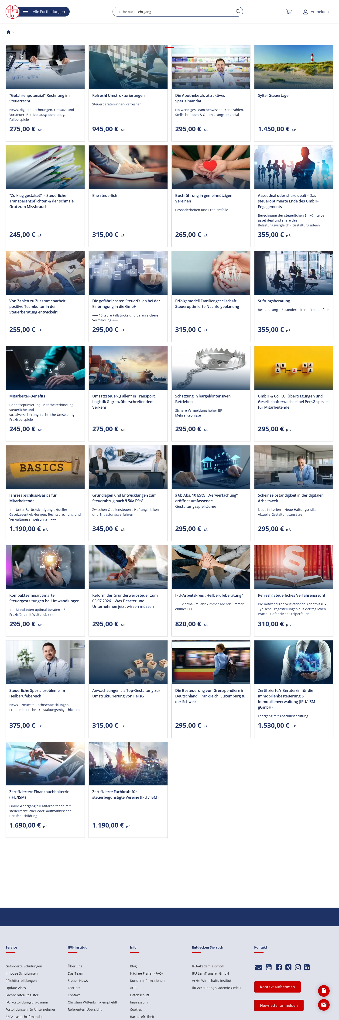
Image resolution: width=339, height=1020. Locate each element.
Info (133, 947)
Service (11, 947)
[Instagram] (298, 967)
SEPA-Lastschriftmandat (24, 1016)
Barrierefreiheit (142, 1016)
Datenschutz (140, 995)
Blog (133, 966)
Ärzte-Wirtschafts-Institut (211, 980)
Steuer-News (78, 980)
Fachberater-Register (22, 995)
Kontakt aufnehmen (277, 987)
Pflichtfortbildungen (21, 980)
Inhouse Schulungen (22, 973)
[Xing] (288, 967)
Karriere (74, 988)
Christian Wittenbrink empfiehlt (92, 1002)
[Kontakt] (258, 967)
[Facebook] (278, 967)
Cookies (136, 1009)
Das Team (75, 973)
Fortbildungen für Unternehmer (30, 1009)
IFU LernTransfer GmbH (210, 973)
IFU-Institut (77, 947)
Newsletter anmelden (279, 1005)
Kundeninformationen (147, 980)
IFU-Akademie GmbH (208, 966)
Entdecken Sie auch (207, 947)
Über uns (75, 966)
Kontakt (74, 995)
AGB (133, 988)
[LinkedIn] (307, 967)
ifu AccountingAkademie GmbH (216, 988)
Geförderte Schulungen (24, 966)
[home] (8, 32)
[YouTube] (268, 967)
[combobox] (178, 12)
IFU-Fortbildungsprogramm (27, 1002)
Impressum (139, 1002)
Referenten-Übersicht (85, 1009)
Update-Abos (16, 988)
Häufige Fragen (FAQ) (146, 973)
